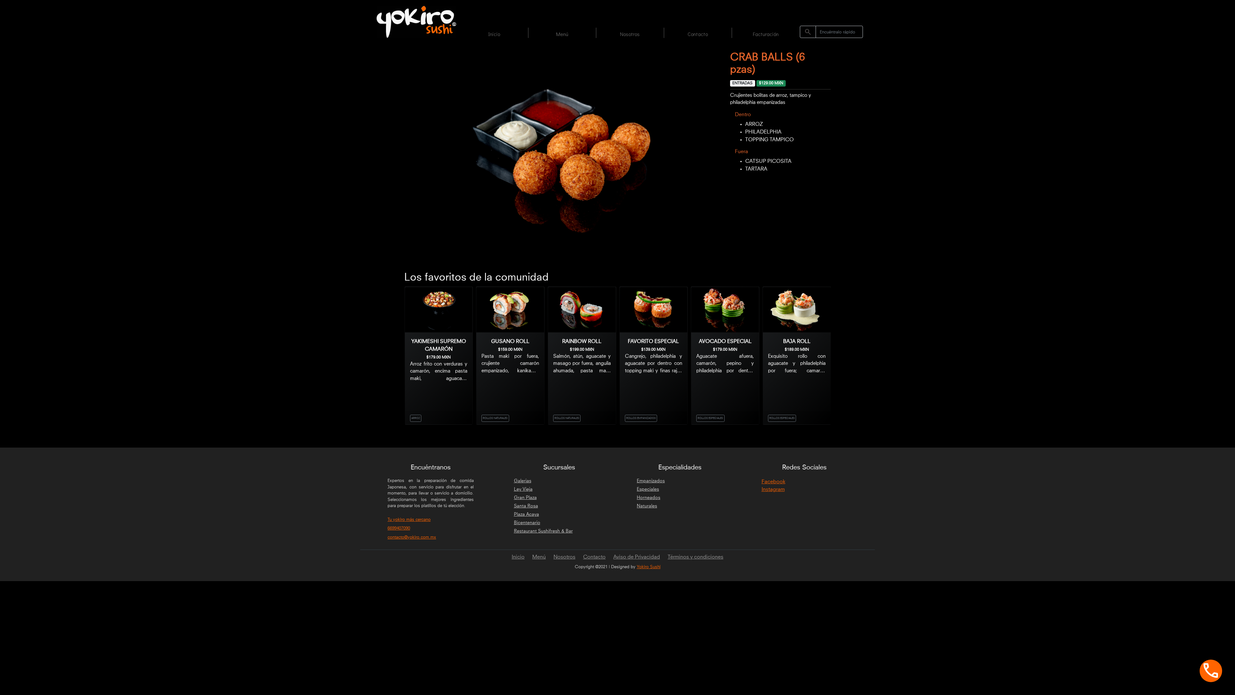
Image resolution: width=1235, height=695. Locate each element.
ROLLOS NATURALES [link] (495, 418)
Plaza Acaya (526, 514)
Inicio (494, 34)
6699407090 (399, 528)
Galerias (522, 481)
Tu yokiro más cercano (409, 520)
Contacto (698, 34)
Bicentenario (527, 523)
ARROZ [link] (415, 418)
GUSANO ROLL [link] (510, 341)
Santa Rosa (526, 506)
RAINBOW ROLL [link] (581, 341)
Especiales (648, 489)
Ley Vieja (523, 489)
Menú (562, 34)
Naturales (647, 506)
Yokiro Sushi (649, 567)
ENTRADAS (742, 83)
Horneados (648, 498)
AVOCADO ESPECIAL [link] (725, 341)
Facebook (773, 481)
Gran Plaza (525, 498)
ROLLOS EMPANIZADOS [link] (641, 418)
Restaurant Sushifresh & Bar (543, 531)
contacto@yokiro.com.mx (412, 537)
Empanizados (651, 481)
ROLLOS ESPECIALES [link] (710, 418)
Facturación (766, 34)
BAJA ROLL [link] (796, 341)
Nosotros (630, 34)
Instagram (773, 489)
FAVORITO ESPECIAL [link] (653, 341)
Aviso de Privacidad (636, 557)
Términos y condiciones (695, 557)
